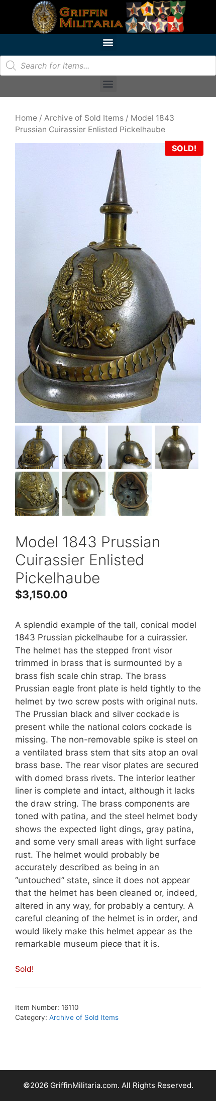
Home (26, 118)
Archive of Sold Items (84, 118)
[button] (108, 42)
